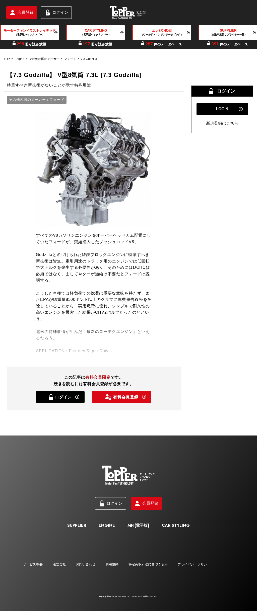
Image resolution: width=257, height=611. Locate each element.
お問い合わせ (85, 564)
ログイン (60, 12)
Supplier (76, 525)
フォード (70, 59)
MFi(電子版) (138, 525)
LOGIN (222, 109)
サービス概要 (33, 564)
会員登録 (26, 12)
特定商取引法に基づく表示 (148, 564)
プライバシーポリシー (194, 564)
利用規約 (111, 564)
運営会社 (59, 564)
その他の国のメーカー (44, 59)
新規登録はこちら (222, 123)
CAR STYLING (176, 525)
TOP (7, 59)
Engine (19, 59)
